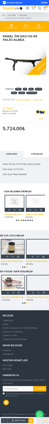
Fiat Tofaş (12, 15)
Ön (25, 89)
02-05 (38, 89)
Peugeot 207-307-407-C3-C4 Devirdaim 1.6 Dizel (12, 297)
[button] (16, 220)
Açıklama (11, 154)
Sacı (31, 89)
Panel (18, 89)
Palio (14, 93)
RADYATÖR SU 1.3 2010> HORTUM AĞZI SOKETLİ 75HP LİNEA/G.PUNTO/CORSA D (14, 214)
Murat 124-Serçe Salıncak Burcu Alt (12, 261)
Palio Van (23, 15)
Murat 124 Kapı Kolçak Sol (37, 261)
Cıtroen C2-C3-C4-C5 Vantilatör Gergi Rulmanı (37, 297)
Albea (21, 93)
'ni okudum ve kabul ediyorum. (25, 394)
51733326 (31, 93)
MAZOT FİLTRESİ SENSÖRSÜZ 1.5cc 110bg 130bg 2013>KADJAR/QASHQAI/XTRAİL (35, 214)
